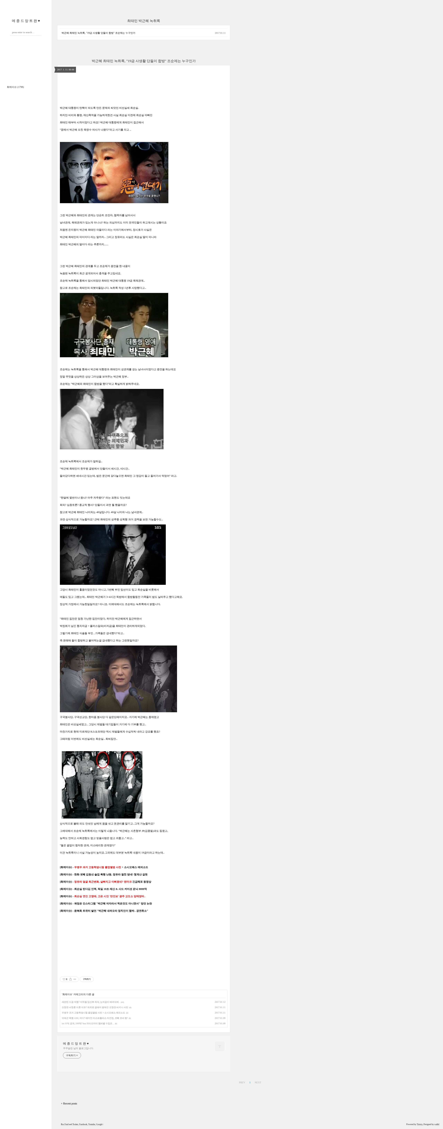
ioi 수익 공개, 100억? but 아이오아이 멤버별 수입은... (88, 1023)
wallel (436, 1124)
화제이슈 (15, 87)
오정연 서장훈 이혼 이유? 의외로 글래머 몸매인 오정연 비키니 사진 (95, 1007)
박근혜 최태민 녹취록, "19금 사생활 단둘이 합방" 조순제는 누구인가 (98, 33)
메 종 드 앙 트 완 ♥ (26, 21)
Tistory (419, 1124)
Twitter (75, 1124)
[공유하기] (70, 979)
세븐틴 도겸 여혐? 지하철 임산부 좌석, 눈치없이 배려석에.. (91, 1002)
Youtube (91, 1124)
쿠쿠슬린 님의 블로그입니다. (78, 1048)
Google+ (99, 1124)
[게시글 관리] (75, 979)
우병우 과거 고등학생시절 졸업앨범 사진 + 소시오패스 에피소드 (93, 1012)
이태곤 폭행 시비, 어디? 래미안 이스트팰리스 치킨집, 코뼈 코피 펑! (95, 1018)
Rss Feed (65, 1124)
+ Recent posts (69, 1103)
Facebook (83, 1124)
